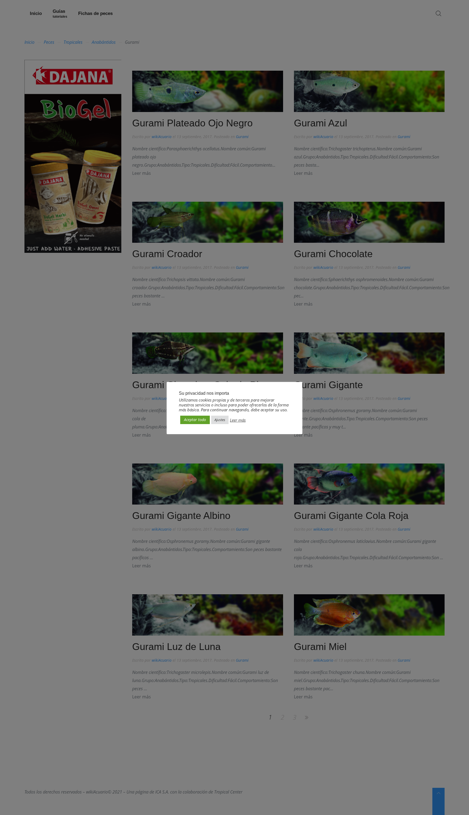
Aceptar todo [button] (195, 419)
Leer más (238, 420)
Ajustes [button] (219, 419)
